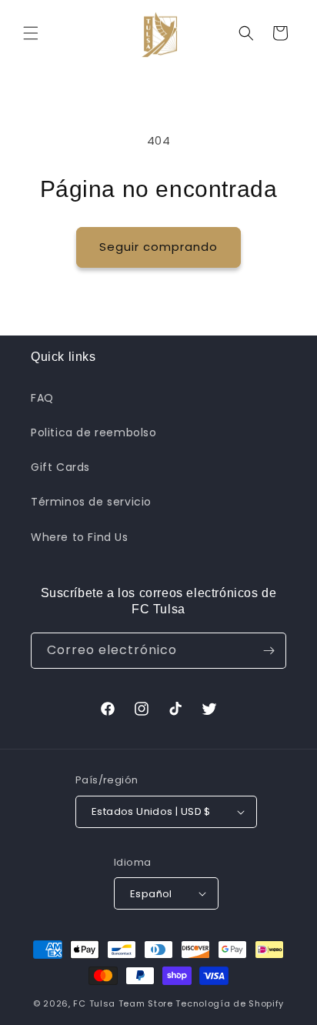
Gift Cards (60, 467)
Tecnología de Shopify (229, 1003)
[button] (31, 33)
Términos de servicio (91, 501)
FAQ (42, 398)
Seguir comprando (158, 247)
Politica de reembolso (94, 432)
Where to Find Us (79, 537)
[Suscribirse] (268, 651)
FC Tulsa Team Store (122, 1003)
